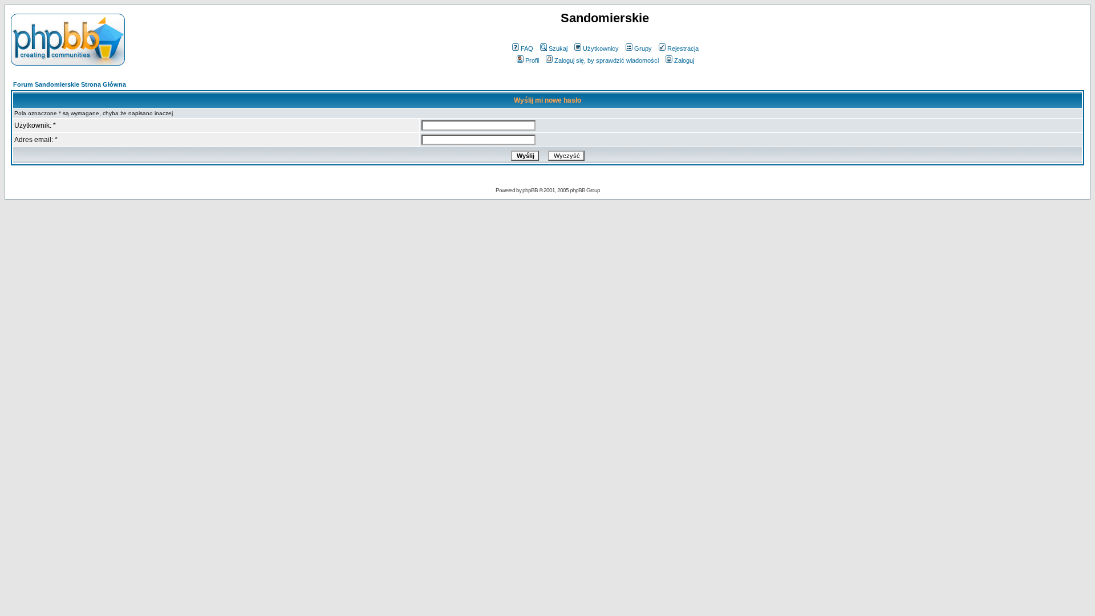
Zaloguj (684, 60)
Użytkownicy (601, 48)
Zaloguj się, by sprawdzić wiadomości (606, 60)
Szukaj (558, 48)
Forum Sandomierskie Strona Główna (69, 84)
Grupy (643, 48)
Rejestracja (683, 48)
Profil (532, 60)
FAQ (527, 48)
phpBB (530, 190)
